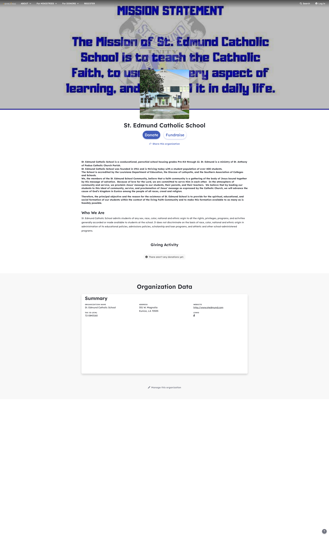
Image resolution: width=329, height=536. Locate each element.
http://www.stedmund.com (208, 307)
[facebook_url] (194, 315)
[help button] (324, 531)
